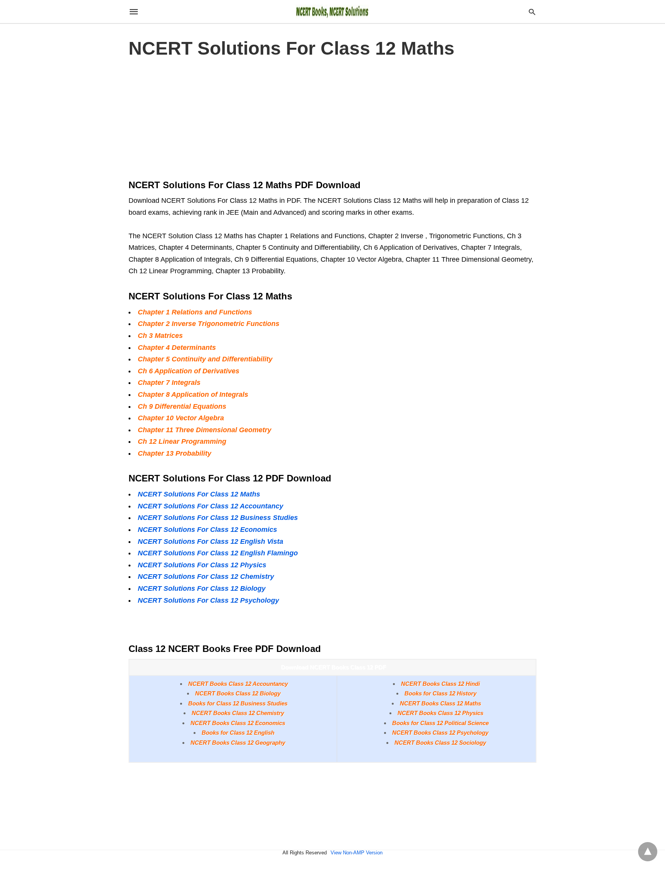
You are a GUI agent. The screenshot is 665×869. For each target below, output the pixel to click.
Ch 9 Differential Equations (182, 406)
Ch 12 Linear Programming (182, 441)
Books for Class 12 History (440, 693)
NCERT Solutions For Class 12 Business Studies (218, 517)
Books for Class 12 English (238, 732)
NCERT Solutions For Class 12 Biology (202, 588)
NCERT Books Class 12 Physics (440, 713)
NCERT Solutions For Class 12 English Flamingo (218, 553)
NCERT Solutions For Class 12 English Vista (210, 541)
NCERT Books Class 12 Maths (440, 703)
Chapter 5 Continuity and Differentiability (205, 359)
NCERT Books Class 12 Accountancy (238, 683)
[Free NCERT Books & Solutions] (332, 11)
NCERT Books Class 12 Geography (237, 742)
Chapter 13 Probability (174, 453)
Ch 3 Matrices (160, 335)
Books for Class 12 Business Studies (237, 703)
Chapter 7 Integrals (169, 382)
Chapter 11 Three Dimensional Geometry (204, 430)
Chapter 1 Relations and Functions (195, 312)
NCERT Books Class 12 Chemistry (238, 713)
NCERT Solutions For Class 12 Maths (199, 494)
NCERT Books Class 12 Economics (237, 723)
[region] (332, 116)
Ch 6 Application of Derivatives (188, 371)
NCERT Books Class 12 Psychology (440, 732)
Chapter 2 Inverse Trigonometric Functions (208, 324)
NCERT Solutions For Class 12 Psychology (208, 600)
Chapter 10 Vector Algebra (181, 418)
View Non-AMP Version (357, 853)
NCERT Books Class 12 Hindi (440, 683)
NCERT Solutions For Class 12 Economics (207, 529)
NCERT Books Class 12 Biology (238, 693)
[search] (532, 11)
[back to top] (647, 851)
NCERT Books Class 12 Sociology (440, 742)
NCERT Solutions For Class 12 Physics (202, 565)
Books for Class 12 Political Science (440, 723)
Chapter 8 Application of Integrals (193, 394)
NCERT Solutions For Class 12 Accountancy (210, 506)
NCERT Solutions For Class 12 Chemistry (206, 576)
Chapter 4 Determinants (177, 347)
